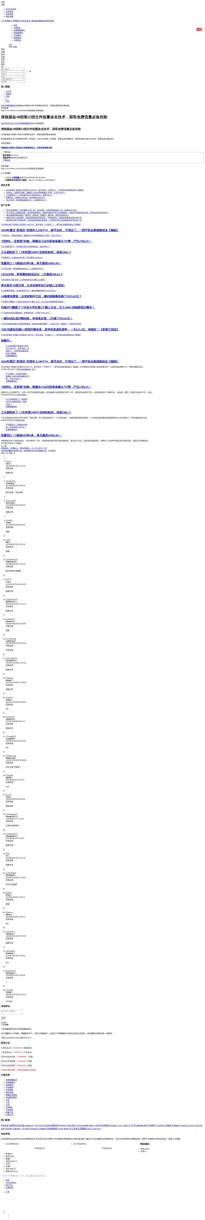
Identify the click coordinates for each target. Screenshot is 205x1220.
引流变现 (97, 1126)
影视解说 (43, 1129)
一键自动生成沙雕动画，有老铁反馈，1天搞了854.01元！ (37, 318)
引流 (33, 369)
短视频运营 (29, 1126)
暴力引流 (97, 1129)
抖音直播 (46, 1126)
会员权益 (9, 11)
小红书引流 (38, 1126)
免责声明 (9, 14)
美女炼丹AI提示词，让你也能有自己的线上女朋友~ (33, 285)
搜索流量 (139, 1126)
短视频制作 (176, 1126)
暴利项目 (62, 1126)
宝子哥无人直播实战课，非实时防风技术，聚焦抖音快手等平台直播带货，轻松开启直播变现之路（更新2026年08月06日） (58, 213)
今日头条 (79, 1126)
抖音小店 (90, 1129)
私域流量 (5, 1126)
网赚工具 (9, 1112)
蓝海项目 (9, 1129)
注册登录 (9, 1188)
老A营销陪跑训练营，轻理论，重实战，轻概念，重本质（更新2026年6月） (38, 215)
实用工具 (9, 1115)
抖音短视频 (71, 1126)
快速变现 (184, 1126)
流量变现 (16, 1129)
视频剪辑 (55, 1125)
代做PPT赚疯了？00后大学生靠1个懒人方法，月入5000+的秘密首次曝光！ (48, 307)
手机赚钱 (9, 1087)
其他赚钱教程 (11, 1097)
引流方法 (191, 1126)
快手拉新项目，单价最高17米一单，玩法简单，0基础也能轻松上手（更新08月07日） (42, 210)
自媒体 (23, 395)
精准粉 (66, 1129)
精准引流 (28, 1129)
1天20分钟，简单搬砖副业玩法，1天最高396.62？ (26, 200)
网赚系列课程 (88, 1126)
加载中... (6, 340)
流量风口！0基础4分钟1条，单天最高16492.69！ (26, 198)
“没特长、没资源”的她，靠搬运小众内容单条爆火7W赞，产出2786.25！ (36, 193)
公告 (7, 1100)
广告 (7, 1102)
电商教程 (17, 38)
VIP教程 (17, 28)
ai (6, 99)
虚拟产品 (126, 1126)
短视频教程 (18, 33)
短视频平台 (153, 1125)
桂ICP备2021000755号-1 (35, 1176)
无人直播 (74, 1129)
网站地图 (9, 16)
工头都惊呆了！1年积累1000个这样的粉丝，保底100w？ (29, 195)
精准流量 (21, 1126)
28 (33, 123)
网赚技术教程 (11, 1095)
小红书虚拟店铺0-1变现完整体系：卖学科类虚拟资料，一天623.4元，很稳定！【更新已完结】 (60, 329)
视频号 (8, 94)
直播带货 (13, 1125)
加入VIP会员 (11, 9)
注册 (3, 5)
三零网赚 (15, 178)
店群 (196, 1126)
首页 (15, 25)
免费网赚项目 (19, 30)
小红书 (8, 91)
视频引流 (35, 1129)
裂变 (23, 420)
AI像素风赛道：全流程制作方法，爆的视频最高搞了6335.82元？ (41, 296)
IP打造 (60, 1129)
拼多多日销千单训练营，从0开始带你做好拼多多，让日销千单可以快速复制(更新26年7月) (44, 220)
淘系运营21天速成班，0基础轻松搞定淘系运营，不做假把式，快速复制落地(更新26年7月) (44, 218)
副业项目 (113, 1126)
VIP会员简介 (11, 1183)
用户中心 (9, 1185)
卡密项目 (17, 40)
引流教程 (17, 35)
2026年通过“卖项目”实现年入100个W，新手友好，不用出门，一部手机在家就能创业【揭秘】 (45, 190)
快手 (7, 101)
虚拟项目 (161, 1126)
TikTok (120, 1126)
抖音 (7, 96)
